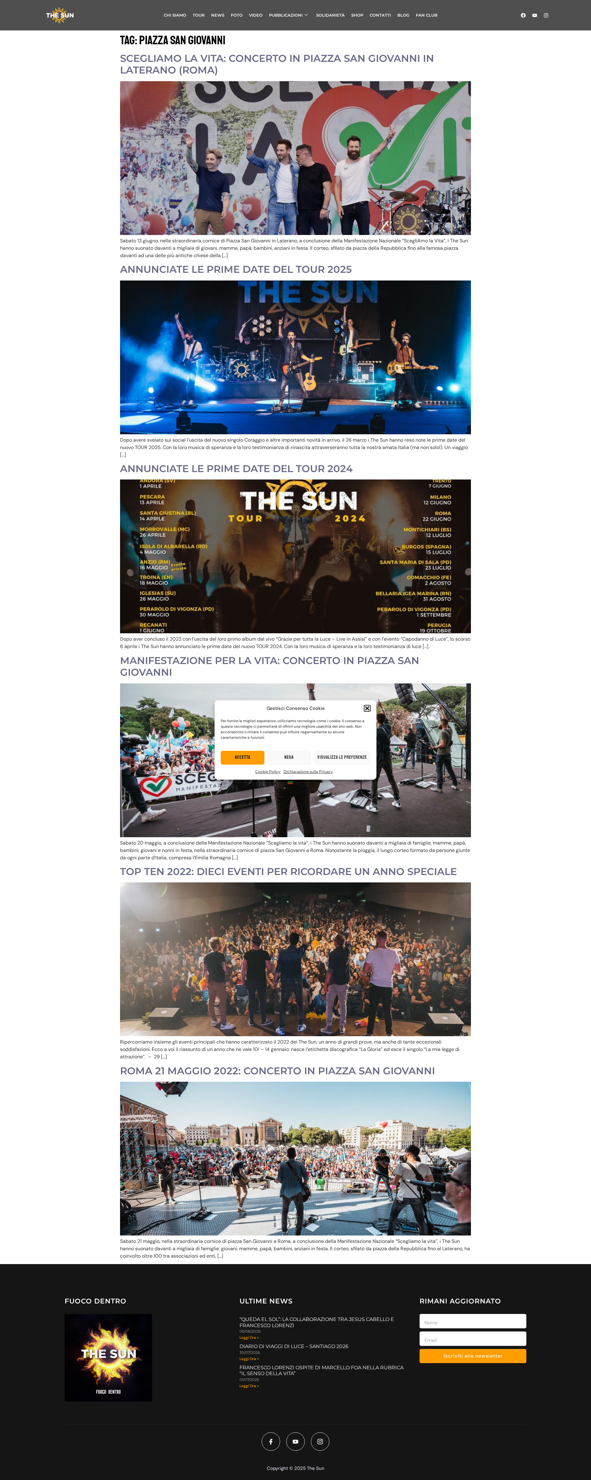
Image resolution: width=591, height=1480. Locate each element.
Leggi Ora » (249, 1337)
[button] (367, 708)
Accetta (242, 757)
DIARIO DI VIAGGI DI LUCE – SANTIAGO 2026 (293, 1346)
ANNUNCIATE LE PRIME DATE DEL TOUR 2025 (236, 269)
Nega (289, 757)
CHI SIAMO (175, 15)
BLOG (403, 15)
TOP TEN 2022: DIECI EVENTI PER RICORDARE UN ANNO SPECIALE (288, 871)
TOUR (199, 15)
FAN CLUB (426, 15)
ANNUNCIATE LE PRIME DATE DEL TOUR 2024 (236, 469)
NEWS (217, 15)
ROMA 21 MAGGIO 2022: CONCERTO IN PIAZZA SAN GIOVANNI (277, 1071)
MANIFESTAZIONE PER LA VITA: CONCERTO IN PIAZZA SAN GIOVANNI (269, 666)
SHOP (357, 15)
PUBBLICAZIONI (286, 15)
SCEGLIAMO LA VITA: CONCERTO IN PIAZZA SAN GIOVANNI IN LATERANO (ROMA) (277, 64)
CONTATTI (380, 15)
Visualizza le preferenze (342, 757)
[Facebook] (523, 15)
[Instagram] (546, 15)
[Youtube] (535, 15)
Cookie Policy (267, 771)
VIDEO (256, 15)
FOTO (237, 15)
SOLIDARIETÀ (330, 15)
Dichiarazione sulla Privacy (308, 771)
